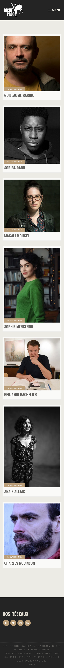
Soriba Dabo (14, 167)
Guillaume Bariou (19, 95)
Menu (56, 10)
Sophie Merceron (18, 326)
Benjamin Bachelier (20, 394)
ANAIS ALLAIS (14, 491)
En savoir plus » (14, 89)
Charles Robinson (19, 563)
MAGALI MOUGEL (17, 235)
